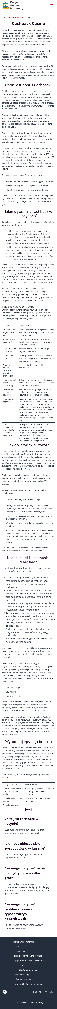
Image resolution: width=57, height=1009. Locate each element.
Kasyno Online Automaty (23, 941)
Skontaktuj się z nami (28, 970)
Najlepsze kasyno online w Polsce (27, 956)
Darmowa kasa (19, 946)
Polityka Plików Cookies (24, 979)
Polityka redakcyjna (22, 974)
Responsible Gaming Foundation (28, 984)
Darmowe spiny (19, 951)
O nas (21, 965)
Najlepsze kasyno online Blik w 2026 (29, 960)
